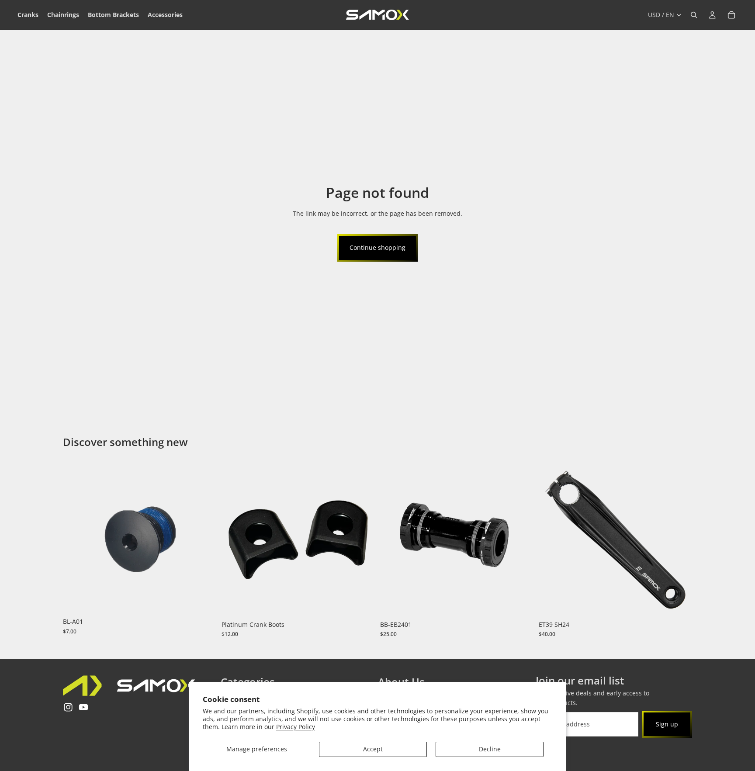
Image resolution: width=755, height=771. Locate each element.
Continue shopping (377, 247)
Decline (490, 749)
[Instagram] (68, 707)
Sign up (667, 723)
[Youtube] (83, 707)
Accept (373, 749)
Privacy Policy (295, 727)
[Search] (693, 14)
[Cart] (731, 14)
